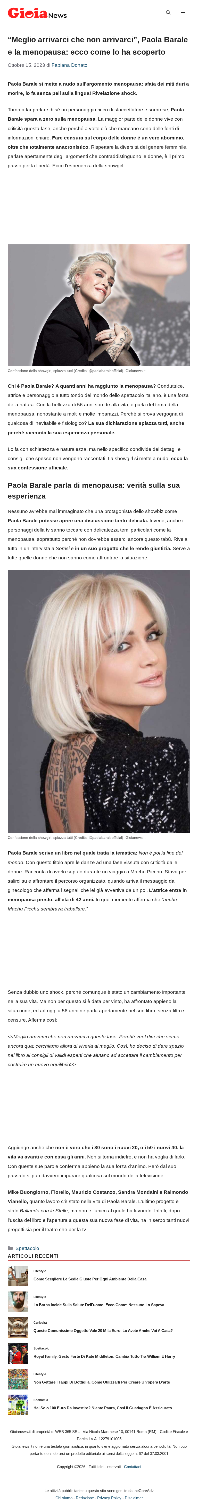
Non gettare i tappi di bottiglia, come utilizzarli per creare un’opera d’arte (102, 1382)
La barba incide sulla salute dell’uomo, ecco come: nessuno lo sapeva (99, 1305)
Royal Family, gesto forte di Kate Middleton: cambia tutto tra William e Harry (104, 1356)
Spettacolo (27, 1248)
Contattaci (132, 1466)
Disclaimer (134, 1498)
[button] (168, 13)
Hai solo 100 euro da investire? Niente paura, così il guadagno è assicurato (103, 1408)
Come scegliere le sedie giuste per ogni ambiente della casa (90, 1279)
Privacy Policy (109, 1498)
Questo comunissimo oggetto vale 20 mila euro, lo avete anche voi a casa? (103, 1330)
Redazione (85, 1498)
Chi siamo (63, 1498)
